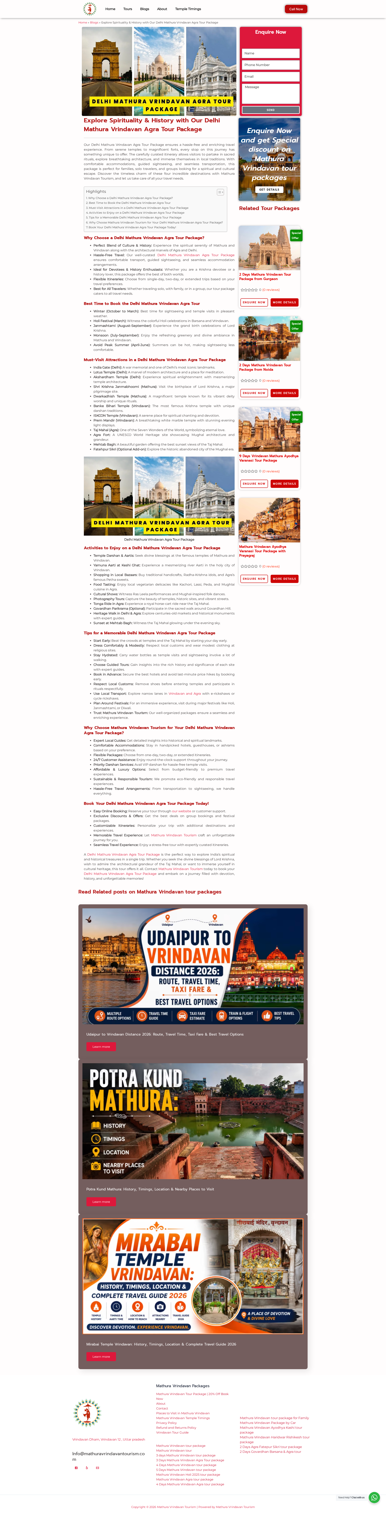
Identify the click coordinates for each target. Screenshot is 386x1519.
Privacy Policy (166, 1417)
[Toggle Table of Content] (218, 186)
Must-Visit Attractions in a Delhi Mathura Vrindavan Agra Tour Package (138, 202)
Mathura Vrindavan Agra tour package (184, 1473)
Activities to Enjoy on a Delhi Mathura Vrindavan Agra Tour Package (136, 206)
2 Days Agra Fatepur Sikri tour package (271, 1441)
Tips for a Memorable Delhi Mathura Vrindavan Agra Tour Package (135, 211)
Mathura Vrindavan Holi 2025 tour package (188, 1468)
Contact (162, 1402)
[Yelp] (87, 1462)
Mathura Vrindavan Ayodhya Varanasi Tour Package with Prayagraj (262, 545)
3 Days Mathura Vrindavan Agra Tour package (190, 1454)
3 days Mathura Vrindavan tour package (186, 1449)
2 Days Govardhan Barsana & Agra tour (270, 1446)
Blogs (94, 16)
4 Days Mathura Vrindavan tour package (186, 1459)
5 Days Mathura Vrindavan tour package (186, 1464)
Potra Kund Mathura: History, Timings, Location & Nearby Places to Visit (150, 1183)
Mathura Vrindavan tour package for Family (274, 1412)
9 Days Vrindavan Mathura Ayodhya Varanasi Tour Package (269, 452)
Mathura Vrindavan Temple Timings (183, 1412)
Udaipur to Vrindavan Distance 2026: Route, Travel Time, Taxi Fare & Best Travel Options (165, 1028)
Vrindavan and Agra (185, 687)
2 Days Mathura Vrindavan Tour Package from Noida (265, 361)
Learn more (101, 1041)
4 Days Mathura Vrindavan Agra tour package (190, 1478)
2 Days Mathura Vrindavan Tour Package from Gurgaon (265, 270)
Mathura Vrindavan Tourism (174, 829)
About (160, 1397)
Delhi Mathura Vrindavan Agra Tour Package (196, 249)
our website (181, 805)
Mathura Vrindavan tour (174, 1444)
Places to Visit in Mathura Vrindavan (183, 1407)
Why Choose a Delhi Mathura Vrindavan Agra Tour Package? (130, 192)
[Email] (97, 1462)
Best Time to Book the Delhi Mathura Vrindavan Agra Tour (130, 197)
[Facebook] (76, 1462)
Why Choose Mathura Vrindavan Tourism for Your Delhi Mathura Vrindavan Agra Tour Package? (156, 216)
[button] (193, 1516)
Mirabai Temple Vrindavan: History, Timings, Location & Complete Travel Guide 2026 (161, 1338)
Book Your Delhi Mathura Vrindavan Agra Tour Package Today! (132, 221)
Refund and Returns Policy (176, 1422)
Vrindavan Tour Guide (172, 1426)
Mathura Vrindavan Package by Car (268, 1417)
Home (82, 16)
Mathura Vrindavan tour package (180, 1440)
